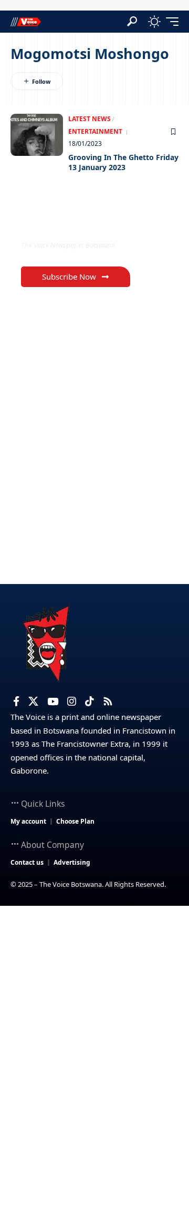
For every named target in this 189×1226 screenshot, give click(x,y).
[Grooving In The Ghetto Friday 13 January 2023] (36, 135)
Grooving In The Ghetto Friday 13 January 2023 (123, 162)
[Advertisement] (94, 1006)
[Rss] (108, 701)
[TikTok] (89, 701)
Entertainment (95, 131)
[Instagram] (72, 701)
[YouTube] (53, 701)
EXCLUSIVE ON (64, 223)
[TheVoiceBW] (25, 21)
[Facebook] (16, 701)
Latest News (89, 118)
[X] (33, 701)
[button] (132, 21)
